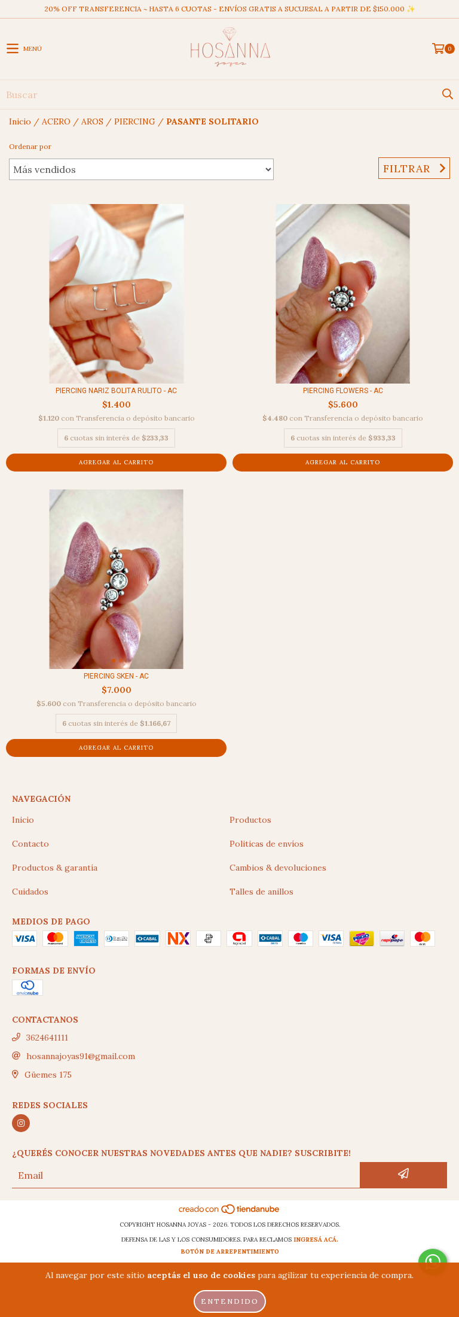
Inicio (20, 121)
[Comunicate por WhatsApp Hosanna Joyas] (432, 1262)
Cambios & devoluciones (278, 867)
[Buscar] (447, 95)
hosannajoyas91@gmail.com (80, 1056)
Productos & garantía (54, 867)
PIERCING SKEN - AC (116, 676)
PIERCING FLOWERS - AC (343, 391)
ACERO (56, 121)
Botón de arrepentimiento (229, 1251)
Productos (250, 819)
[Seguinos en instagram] (21, 1123)
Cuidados (30, 891)
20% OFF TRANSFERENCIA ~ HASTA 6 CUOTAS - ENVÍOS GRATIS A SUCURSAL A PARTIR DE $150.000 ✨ (229, 8)
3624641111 (47, 1037)
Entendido (230, 1301)
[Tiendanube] (230, 1212)
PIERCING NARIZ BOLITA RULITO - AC (116, 391)
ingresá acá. (315, 1239)
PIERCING (134, 121)
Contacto (30, 843)
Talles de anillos (261, 891)
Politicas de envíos (267, 843)
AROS (92, 121)
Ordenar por (30, 146)
